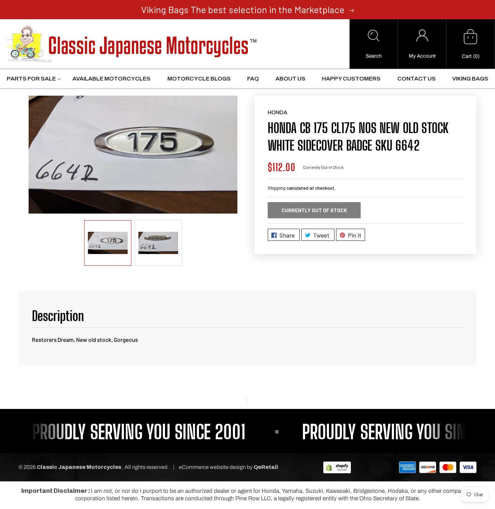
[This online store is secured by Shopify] (337, 467)
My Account (422, 56)
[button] (374, 44)
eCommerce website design (213, 467)
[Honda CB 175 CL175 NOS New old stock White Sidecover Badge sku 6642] (133, 154)
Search (374, 56)
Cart (466, 56)
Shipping (277, 188)
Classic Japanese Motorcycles (79, 467)
